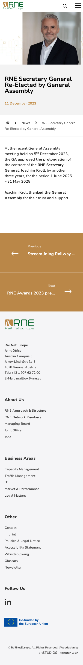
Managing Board (17, 424)
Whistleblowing (17, 554)
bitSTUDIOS (48, 653)
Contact (10, 528)
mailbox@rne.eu (28, 378)
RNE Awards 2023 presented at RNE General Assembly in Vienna (45, 293)
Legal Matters (15, 495)
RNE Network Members (23, 417)
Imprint (10, 534)
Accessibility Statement (23, 547)
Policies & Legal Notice (22, 541)
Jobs (8, 437)
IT (6, 482)
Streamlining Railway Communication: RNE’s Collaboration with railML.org (55, 254)
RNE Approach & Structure (25, 410)
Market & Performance (22, 489)
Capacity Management (22, 469)
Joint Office (13, 430)
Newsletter (13, 567)
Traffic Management (20, 476)
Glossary (11, 561)
